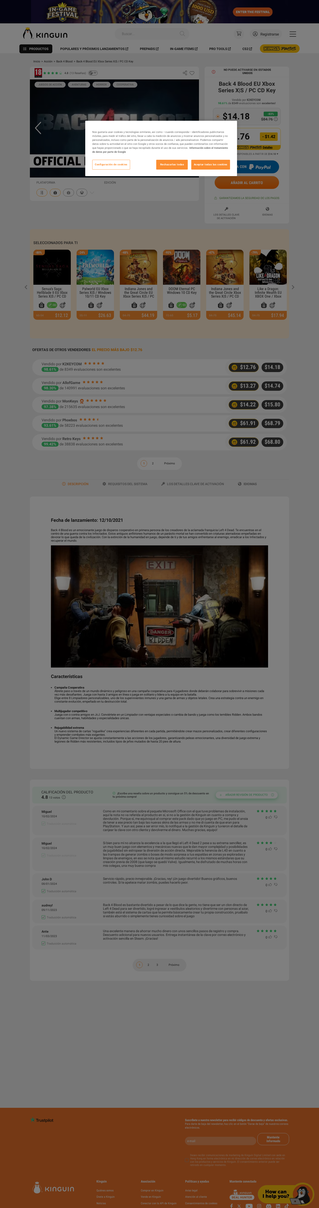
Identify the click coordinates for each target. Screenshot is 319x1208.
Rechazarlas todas (172, 164)
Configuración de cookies (111, 164)
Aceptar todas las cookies (210, 164)
